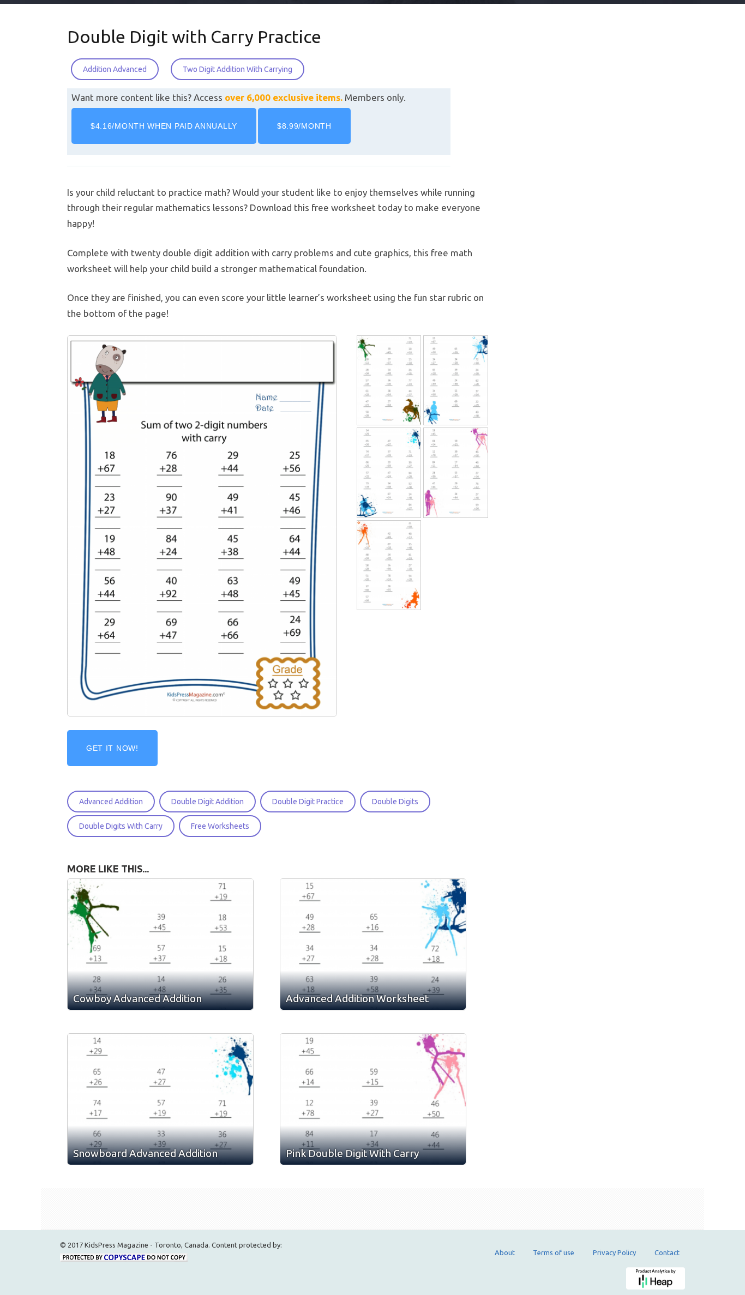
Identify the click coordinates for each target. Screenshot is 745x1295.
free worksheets (220, 826)
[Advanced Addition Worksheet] (456, 380)
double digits (395, 801)
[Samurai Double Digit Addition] (390, 565)
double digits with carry (121, 826)
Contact (667, 1252)
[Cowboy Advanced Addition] (390, 380)
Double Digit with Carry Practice (194, 36)
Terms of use (553, 1252)
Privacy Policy (614, 1252)
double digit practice (308, 801)
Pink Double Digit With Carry (352, 1153)
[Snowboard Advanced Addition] (390, 473)
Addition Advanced (115, 69)
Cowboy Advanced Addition (137, 998)
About (505, 1252)
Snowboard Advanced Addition (145, 1153)
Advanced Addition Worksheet (357, 998)
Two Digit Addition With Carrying (237, 69)
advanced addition (111, 801)
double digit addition (207, 801)
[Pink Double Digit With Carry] (456, 473)
